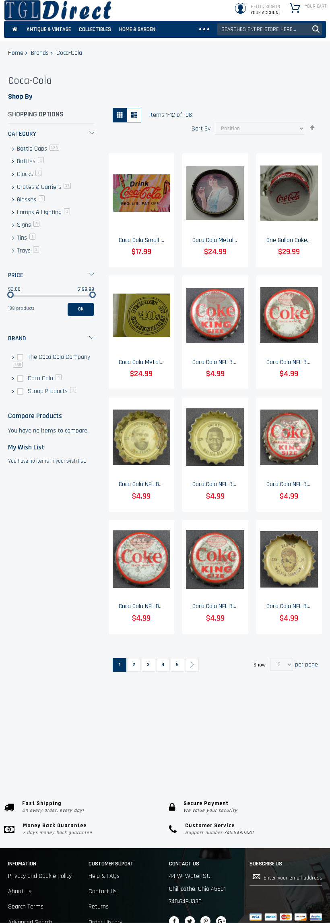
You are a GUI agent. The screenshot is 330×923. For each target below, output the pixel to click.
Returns (99, 906)
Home (15, 53)
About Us (19, 891)
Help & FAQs (104, 876)
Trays (27, 250)
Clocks (28, 174)
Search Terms (25, 906)
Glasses (30, 199)
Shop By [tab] (20, 96)
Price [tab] (15, 275)
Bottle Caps (37, 149)
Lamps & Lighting (42, 212)
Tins (25, 238)
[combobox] (269, 29)
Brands (40, 53)
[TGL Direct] (57, 10)
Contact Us (103, 891)
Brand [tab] (17, 338)
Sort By (201, 128)
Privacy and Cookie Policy (40, 876)
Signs (27, 225)
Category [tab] (22, 134)
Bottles (29, 161)
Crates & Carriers (43, 187)
